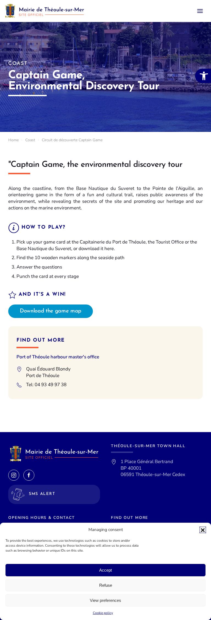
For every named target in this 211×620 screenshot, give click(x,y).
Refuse (105, 585)
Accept (105, 570)
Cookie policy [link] (103, 613)
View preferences (105, 600)
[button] (203, 530)
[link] (203, 76)
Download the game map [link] (50, 311)
